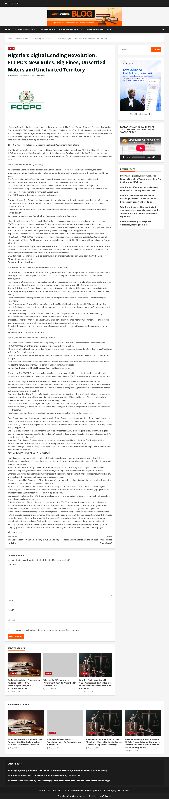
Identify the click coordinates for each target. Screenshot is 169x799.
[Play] (123, 157)
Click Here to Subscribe (141, 114)
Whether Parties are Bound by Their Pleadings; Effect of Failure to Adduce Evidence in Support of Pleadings (95, 665)
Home (7, 29)
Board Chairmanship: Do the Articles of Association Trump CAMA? (88, 539)
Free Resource (46, 29)
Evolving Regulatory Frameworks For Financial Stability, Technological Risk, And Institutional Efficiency (24, 665)
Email (11, 610)
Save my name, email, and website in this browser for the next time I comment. (45, 630)
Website (11, 620)
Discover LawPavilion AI (25, 29)
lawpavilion (14, 75)
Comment (13, 564)
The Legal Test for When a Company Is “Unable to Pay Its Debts (33, 539)
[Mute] (153, 157)
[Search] (163, 29)
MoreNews (93, 796)
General (11, 48)
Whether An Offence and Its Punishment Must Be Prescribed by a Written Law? (60, 665)
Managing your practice (97, 29)
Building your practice (70, 29)
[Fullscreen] (158, 157)
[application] (140, 148)
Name (11, 600)
